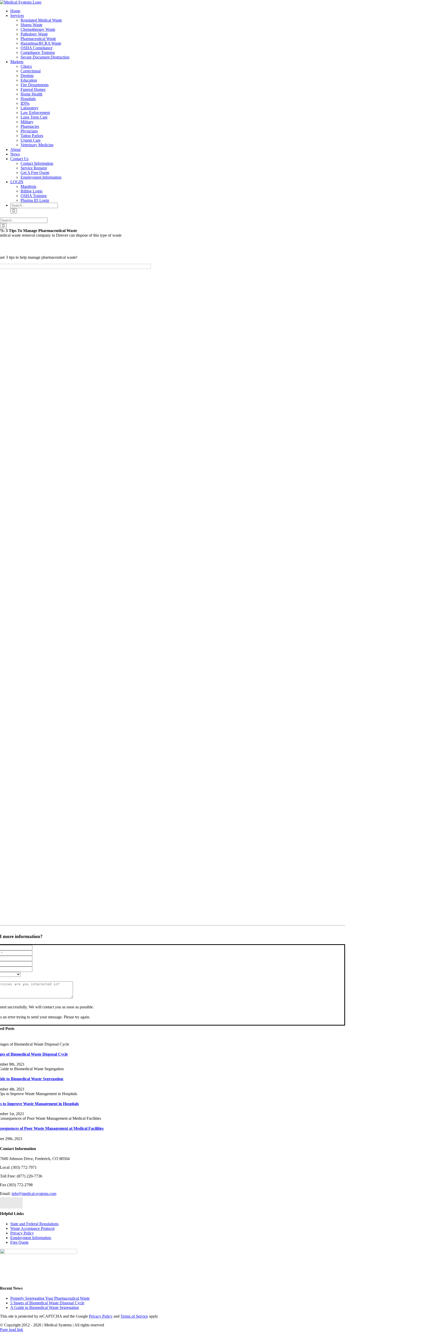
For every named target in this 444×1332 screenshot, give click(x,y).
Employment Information (30, 1238)
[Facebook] (3, 1203)
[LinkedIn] (20, 1203)
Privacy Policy (22, 1233)
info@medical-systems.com (34, 1193)
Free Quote (19, 1242)
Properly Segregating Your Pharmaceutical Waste (50, 1298)
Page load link (11, 1329)
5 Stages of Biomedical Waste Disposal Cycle (47, 1303)
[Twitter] (8, 1203)
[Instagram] (14, 1203)
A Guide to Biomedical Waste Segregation (44, 1307)
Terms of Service (134, 1316)
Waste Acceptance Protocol (32, 1228)
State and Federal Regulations (34, 1224)
